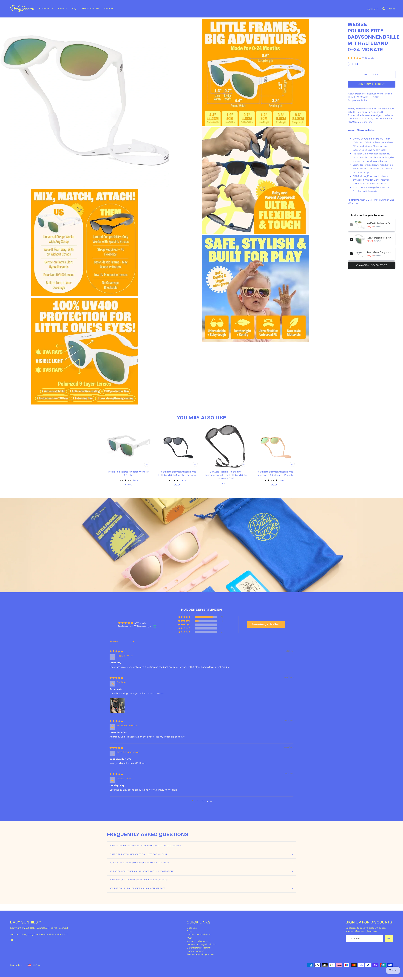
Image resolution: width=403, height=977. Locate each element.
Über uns (192, 927)
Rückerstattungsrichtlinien (201, 944)
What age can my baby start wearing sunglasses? (139, 880)
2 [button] (198, 801)
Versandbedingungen (198, 941)
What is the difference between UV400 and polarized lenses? (145, 846)
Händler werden (195, 951)
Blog (189, 931)
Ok (388, 938)
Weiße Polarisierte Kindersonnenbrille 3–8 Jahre (380, 237)
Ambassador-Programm (200, 954)
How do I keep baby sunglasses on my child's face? (139, 863)
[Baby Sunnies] (22, 8)
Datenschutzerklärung (199, 934)
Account (373, 8)
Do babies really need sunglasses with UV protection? (142, 871)
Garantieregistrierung (199, 947)
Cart (392, 8)
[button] (355, 58)
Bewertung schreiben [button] (266, 624)
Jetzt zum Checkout (371, 84)
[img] (116, 651)
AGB (189, 937)
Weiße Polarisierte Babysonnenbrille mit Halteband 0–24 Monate (380, 223)
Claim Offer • (371, 265)
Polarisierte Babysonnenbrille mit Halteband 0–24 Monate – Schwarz (380, 252)
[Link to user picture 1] (117, 705)
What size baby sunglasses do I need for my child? (139, 854)
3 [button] (203, 801)
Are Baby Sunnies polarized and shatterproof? (137, 888)
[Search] (384, 8)
